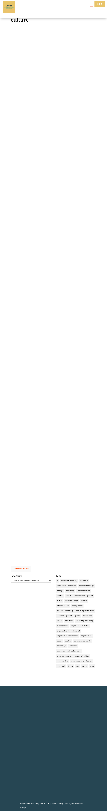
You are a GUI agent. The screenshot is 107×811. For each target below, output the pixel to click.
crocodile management (83, 596)
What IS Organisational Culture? (30, 181)
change (60, 591)
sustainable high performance (69, 651)
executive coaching (65, 611)
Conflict (60, 596)
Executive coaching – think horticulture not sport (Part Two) (44, 450)
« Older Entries (21, 568)
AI (57, 581)
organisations (86, 636)
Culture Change (71, 601)
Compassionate (83, 591)
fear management (64, 616)
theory (70, 666)
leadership (69, 621)
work (92, 666)
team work (61, 666)
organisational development (68, 631)
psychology (61, 646)
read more (18, 113)
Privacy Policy (57, 803)
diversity (84, 601)
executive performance (84, 611)
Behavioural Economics (66, 586)
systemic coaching (65, 656)
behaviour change (86, 586)
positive (68, 641)
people (59, 641)
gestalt (77, 616)
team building (62, 661)
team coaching (77, 661)
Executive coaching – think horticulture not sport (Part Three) (45, 360)
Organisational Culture (80, 626)
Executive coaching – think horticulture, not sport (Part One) (45, 535)
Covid (68, 596)
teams (89, 661)
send (84, 759)
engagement (77, 606)
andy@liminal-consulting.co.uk (53, 783)
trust (77, 666)
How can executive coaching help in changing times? (41, 271)
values (84, 666)
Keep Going (87, 616)
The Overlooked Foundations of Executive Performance (42, 92)
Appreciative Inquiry (69, 581)
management (62, 626)
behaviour (84, 581)
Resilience (73, 646)
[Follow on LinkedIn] (53, 791)
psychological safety (82, 641)
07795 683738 (53, 779)
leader (59, 621)
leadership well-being (84, 621)
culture (59, 601)
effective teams (63, 606)
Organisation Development (67, 636)
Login (99, 4)
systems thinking (82, 656)
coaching (70, 591)
